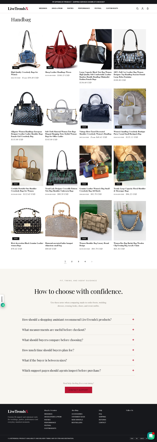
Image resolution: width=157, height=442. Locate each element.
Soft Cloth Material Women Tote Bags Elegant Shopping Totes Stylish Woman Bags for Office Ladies (61, 134)
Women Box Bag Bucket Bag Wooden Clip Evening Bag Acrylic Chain (129, 244)
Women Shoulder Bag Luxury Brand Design (94, 244)
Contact (102, 422)
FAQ (100, 414)
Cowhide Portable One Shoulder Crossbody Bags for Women (24, 189)
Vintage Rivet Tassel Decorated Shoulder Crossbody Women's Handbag (95, 132)
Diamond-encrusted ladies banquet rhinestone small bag (59, 244)
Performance (84, 8)
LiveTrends (18, 8)
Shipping (102, 417)
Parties (70, 8)
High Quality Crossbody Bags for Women (24, 73)
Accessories (77, 414)
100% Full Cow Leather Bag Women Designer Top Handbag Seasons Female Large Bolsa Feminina (129, 74)
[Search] (137, 8)
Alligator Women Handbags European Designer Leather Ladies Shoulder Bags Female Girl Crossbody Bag (27, 134)
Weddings (43, 8)
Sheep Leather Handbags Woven (58, 72)
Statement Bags (78, 417)
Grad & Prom (57, 8)
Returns (102, 420)
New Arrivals (77, 420)
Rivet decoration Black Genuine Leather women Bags (27, 244)
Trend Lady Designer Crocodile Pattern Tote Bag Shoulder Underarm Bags (61, 189)
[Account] (142, 8)
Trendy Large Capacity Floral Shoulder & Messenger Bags (130, 189)
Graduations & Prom (52, 417)
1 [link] (65, 261)
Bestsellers (77, 422)
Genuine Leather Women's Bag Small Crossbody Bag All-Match (94, 189)
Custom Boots (112, 8)
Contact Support (78, 390)
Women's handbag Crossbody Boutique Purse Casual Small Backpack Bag (129, 132)
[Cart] (147, 8)
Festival (98, 8)
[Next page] (91, 261)
